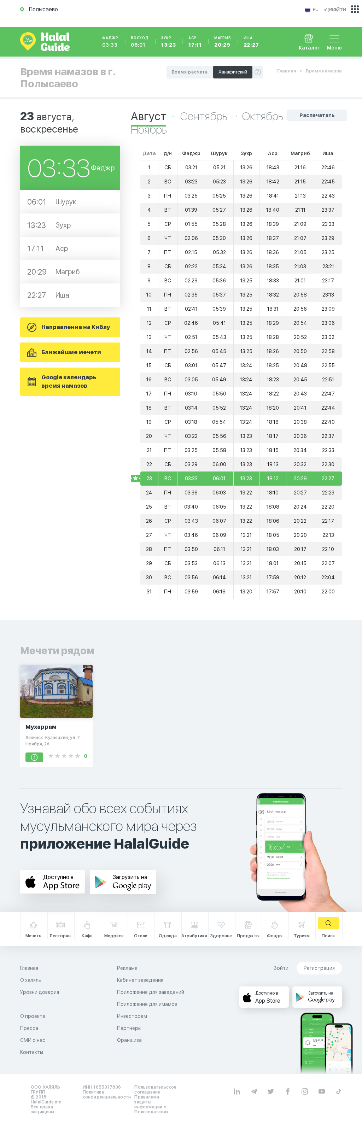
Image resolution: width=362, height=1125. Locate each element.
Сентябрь (204, 116)
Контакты (31, 1052)
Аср (195, 42)
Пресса (29, 1028)
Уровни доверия (39, 992)
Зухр (168, 42)
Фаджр (110, 42)
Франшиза (129, 1040)
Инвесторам (132, 1016)
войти (338, 9)
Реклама (127, 968)
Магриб (222, 42)
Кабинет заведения (140, 980)
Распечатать (317, 115)
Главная (286, 71)
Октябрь (262, 116)
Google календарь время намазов (69, 381)
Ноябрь (149, 129)
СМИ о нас (32, 1040)
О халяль (30, 980)
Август (148, 116)
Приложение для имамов (147, 1004)
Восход (140, 42)
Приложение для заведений (150, 992)
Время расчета (190, 72)
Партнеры (129, 1028)
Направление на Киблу (75, 327)
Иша (251, 42)
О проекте (32, 1016)
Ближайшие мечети (71, 352)
